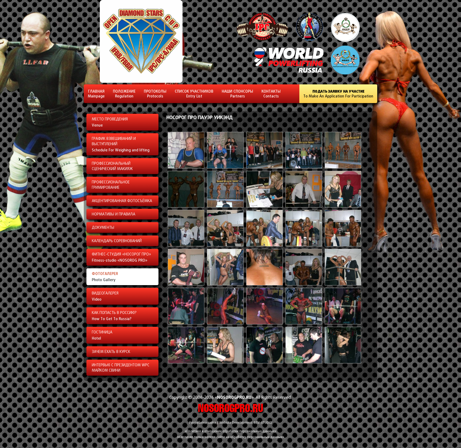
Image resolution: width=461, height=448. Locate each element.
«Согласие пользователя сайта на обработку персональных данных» (230, 437)
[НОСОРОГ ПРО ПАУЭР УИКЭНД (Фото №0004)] (303, 167)
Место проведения (110, 122)
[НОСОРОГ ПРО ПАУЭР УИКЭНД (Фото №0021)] (186, 322)
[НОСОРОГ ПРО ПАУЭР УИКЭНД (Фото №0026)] (186, 361)
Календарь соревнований (117, 241)
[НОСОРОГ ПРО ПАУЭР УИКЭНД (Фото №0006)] (186, 206)
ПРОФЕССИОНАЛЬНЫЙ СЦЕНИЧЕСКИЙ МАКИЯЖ (112, 166)
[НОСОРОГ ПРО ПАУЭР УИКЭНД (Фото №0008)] (264, 206)
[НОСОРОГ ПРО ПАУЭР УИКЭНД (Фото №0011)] (186, 244)
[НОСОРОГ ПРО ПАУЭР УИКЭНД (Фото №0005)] (343, 167)
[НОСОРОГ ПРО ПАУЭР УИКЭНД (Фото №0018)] (264, 283)
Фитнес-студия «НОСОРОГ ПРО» (121, 257)
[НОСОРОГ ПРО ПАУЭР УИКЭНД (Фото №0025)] (343, 322)
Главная (96, 93)
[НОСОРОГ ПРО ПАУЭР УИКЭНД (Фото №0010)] (343, 206)
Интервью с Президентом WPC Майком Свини (120, 367)
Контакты (271, 93)
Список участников (194, 93)
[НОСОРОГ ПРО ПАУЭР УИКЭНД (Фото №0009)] (303, 206)
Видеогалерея (105, 296)
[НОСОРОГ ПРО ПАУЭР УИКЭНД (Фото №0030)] (343, 361)
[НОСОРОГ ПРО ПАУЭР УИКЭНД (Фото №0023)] (264, 322)
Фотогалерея (105, 276)
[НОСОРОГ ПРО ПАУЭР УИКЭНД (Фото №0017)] (225, 283)
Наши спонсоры (237, 93)
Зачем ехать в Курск (111, 351)
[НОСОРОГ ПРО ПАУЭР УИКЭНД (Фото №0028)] (264, 361)
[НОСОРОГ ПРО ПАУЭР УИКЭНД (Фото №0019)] (303, 283)
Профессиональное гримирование (111, 185)
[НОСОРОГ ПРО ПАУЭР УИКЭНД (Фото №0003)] (264, 167)
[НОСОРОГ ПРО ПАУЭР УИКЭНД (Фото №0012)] (225, 244)
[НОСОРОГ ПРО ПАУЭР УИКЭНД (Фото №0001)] (186, 167)
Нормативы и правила (113, 214)
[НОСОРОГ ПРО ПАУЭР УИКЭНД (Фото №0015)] (343, 244)
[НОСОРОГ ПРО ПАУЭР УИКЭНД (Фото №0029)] (303, 361)
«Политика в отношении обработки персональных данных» (230, 431)
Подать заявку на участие (338, 93)
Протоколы (155, 93)
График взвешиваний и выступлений (120, 144)
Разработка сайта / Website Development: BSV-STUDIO (230, 423)
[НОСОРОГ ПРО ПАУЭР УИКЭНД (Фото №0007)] (225, 206)
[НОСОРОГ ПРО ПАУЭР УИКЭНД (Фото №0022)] (225, 322)
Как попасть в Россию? (114, 316)
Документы (103, 227)
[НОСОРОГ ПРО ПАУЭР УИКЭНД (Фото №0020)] (343, 283)
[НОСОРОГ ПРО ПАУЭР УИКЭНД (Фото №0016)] (186, 283)
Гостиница (102, 335)
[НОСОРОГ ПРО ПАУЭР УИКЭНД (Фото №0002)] (225, 167)
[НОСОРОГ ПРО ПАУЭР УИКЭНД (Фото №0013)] (264, 244)
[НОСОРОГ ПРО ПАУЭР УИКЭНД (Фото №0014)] (303, 244)
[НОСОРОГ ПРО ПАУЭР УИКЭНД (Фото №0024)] (303, 322)
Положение (124, 93)
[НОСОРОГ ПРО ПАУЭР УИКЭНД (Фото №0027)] (225, 361)
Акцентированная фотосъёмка (122, 201)
